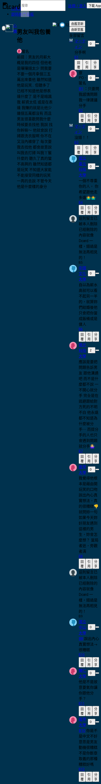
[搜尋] (25, 14)
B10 (82, 730)
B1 (81, 89)
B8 (81, 638)
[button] (77, 5)
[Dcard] (11, 5)
